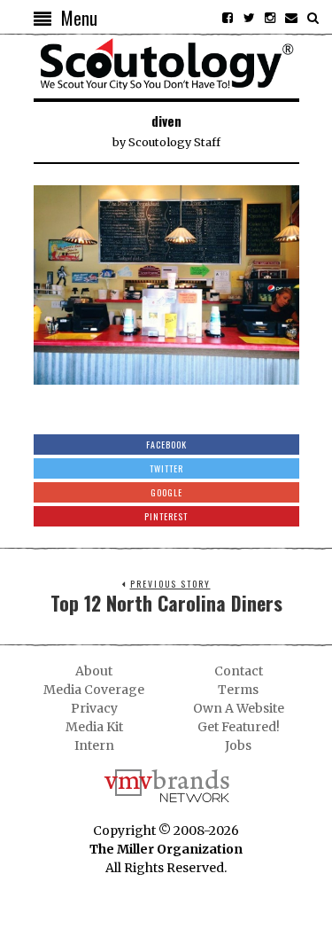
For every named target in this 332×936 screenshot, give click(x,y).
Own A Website (238, 708)
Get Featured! (238, 727)
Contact (238, 671)
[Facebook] (227, 17)
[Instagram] (270, 17)
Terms (238, 690)
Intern (94, 745)
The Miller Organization (166, 849)
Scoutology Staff (174, 142)
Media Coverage (93, 690)
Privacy (94, 708)
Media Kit (94, 727)
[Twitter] (248, 17)
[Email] (291, 17)
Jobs (238, 745)
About (93, 671)
